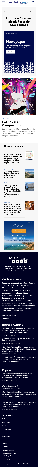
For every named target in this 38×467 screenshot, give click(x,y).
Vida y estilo (8, 169)
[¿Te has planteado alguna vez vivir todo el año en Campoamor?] (29, 173)
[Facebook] (13, 261)
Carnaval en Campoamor (11, 123)
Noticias (7, 152)
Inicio (6, 12)
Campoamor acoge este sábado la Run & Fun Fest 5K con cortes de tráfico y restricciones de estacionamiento (13, 159)
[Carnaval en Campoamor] (19, 96)
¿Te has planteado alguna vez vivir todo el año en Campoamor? (12, 174)
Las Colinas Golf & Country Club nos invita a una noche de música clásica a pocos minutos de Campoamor (12, 209)
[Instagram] (17, 261)
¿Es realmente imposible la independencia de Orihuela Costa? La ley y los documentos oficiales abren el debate (13, 191)
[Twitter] (21, 261)
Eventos (5, 118)
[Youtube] (25, 261)
